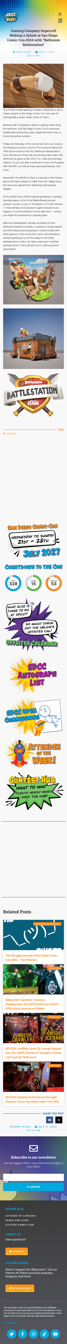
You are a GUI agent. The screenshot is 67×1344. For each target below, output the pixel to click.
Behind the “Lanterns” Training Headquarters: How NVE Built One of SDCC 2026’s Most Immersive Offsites (32, 1004)
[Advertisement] (33, 5)
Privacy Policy (10, 1322)
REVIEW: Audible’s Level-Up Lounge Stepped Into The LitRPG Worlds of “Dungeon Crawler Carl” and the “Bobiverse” (33, 1053)
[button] (60, 14)
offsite (11, 433)
